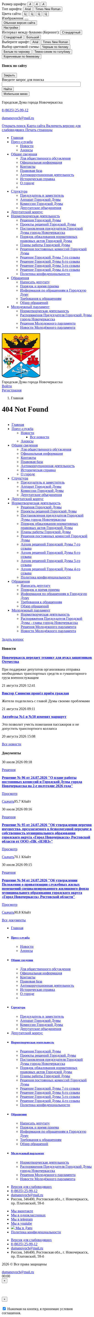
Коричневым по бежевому (21, 56)
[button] (22, 142)
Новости (27, 146)
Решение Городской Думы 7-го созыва (50, 257)
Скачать (8, 801)
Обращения (21, 581)
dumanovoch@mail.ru (18, 118)
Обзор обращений (34, 303)
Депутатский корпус (28, 499)
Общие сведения (25, 445)
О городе (27, 183)
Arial (28, 9)
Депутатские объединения (40, 208)
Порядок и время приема (39, 286)
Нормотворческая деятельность (44, 311)
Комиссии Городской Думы (41, 204)
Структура (20, 478)
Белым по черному (17, 51)
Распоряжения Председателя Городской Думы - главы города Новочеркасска (51, 621)
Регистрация (11, 390)
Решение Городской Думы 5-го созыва (50, 265)
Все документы (14, 920)
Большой (32, 37)
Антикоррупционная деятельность (47, 175)
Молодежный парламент (31, 610)
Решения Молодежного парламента (48, 323)
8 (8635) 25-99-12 (15, 110)
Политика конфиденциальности (45, 274)
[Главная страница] (21, 378)
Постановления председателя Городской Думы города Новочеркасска (51, 230)
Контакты (27, 166)
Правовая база (31, 171)
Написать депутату (35, 282)
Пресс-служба (22, 429)
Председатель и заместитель (42, 195)
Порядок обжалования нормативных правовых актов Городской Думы (48, 239)
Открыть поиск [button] (14, 126)
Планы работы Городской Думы (45, 245)
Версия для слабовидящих (31, 1187)
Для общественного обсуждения (45, 158)
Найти (8, 89)
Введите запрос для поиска (23, 80)
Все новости (39, 437)
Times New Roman (47, 9)
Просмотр (9, 794)
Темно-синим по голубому (52, 51)
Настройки (11, 27)
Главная (18, 425)
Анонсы (26, 150)
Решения (9, 770)
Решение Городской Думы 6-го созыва (50, 261)
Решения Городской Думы (40, 220)
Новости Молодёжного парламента (47, 327)
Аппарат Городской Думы (40, 199)
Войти (7, 386)
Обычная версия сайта (19, 23)
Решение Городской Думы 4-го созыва (50, 270)
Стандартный (71, 32)
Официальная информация (41, 162)
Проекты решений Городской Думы (48, 224)
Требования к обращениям (40, 298)
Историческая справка (37, 179)
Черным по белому (55, 47)
